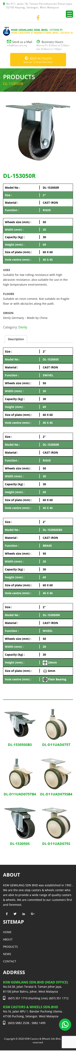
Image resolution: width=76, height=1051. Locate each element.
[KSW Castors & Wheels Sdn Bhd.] (38, 31)
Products (10, 947)
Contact (9, 961)
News (7, 954)
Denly (22, 327)
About (8, 939)
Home (7, 932)
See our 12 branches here (38, 60)
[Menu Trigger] (69, 14)
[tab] (16, 339)
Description (16, 339)
